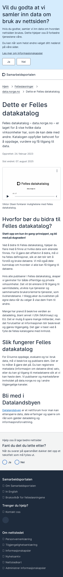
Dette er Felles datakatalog (43, 91)
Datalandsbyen (11, 410)
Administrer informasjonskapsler (26, 568)
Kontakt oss (13, 511)
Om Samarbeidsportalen (21, 485)
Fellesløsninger (24, 86)
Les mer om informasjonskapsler (22, 53)
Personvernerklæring (19, 539)
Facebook (5, 521)
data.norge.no (11, 91)
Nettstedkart (14, 562)
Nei (24, 61)
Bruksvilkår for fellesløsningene (25, 497)
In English (12, 491)
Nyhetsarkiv (13, 556)
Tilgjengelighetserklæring (21, 544)
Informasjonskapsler (18, 550)
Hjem (5, 86)
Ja (8, 61)
